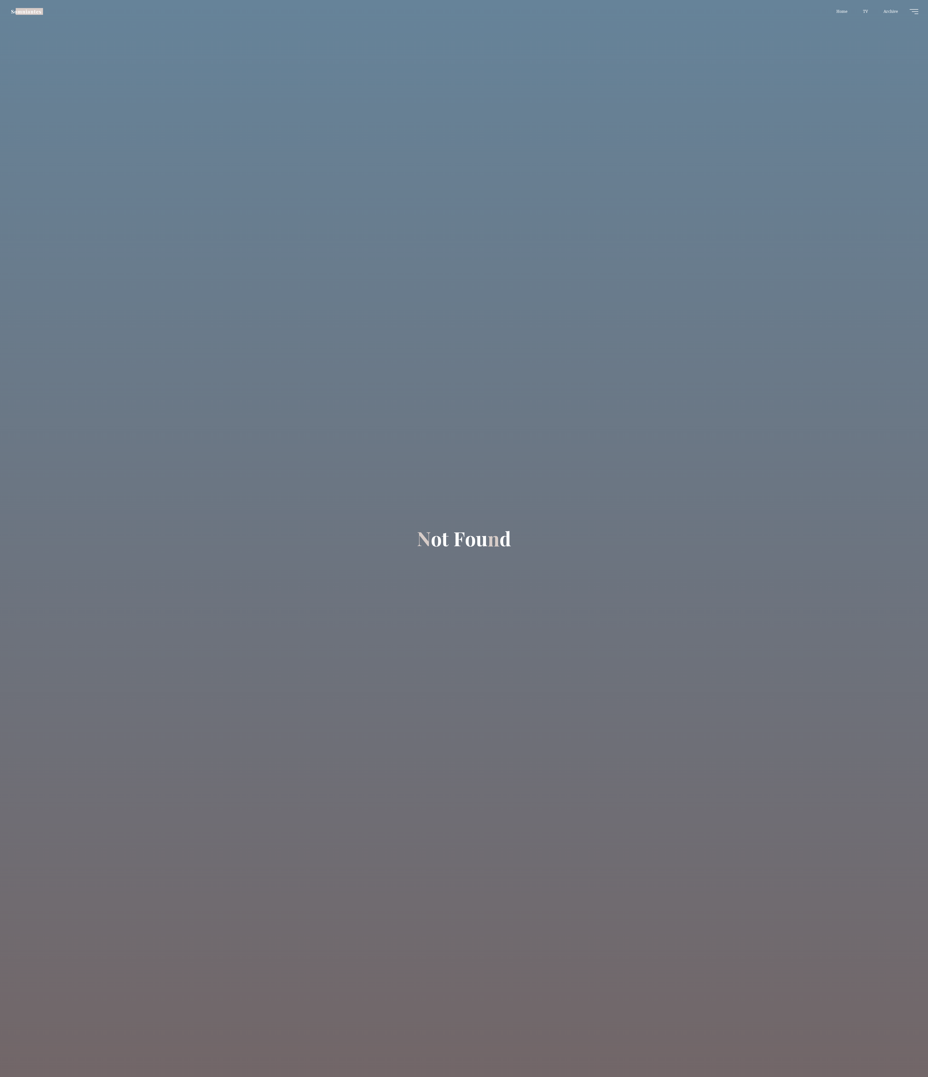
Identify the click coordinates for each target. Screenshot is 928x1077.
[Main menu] (914, 11)
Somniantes (26, 11)
